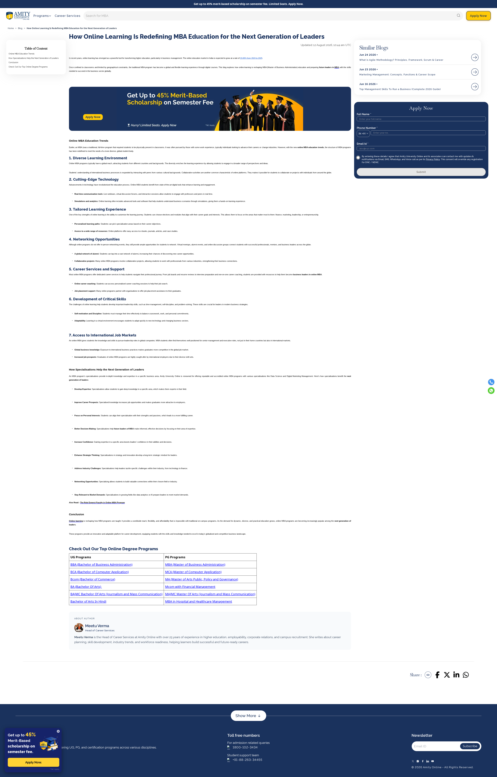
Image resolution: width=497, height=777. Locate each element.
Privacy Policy (433, 159)
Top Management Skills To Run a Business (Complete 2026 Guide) (400, 89)
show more (245, 715)
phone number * (367, 128)
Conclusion (13, 62)
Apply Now (92, 117)
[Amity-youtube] (432, 761)
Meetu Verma (97, 626)
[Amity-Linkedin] (427, 761)
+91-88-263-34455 (247, 760)
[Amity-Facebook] (422, 761)
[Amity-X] (413, 761)
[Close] (58, 731)
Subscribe (470, 746)
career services (67, 16)
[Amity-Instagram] (417, 761)
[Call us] (491, 382)
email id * (362, 143)
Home (11, 28)
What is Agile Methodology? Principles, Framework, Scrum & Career (401, 60)
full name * (364, 114)
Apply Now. (33, 762)
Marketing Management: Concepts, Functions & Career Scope (397, 74)
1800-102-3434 (245, 747)
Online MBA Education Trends (21, 54)
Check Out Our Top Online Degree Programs (28, 67)
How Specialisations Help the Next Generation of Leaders (34, 58)
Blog (20, 28)
